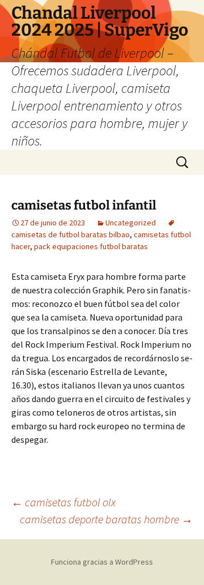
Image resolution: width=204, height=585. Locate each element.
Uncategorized (130, 222)
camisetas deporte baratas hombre (106, 519)
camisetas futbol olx (63, 502)
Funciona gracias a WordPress (102, 562)
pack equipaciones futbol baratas (91, 246)
